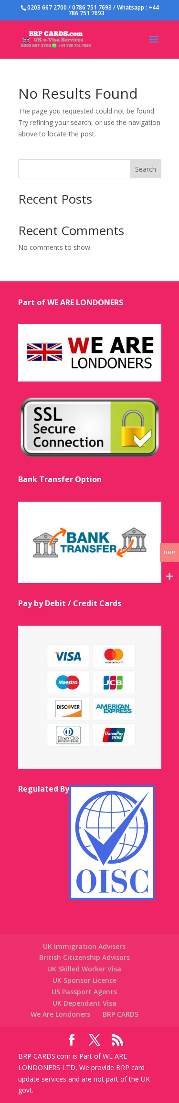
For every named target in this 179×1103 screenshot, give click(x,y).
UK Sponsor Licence (84, 980)
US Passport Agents (84, 991)
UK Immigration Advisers (84, 946)
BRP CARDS (120, 1014)
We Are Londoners (60, 1014)
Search (145, 169)
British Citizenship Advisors (84, 957)
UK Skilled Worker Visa (84, 968)
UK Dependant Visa (84, 1003)
